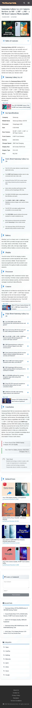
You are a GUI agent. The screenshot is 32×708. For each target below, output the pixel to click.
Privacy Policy (16, 695)
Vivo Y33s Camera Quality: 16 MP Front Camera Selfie (16, 562)
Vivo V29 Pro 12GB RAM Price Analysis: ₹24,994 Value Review (14, 540)
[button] (16, 41)
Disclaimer (16, 698)
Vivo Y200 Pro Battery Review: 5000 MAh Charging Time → (17, 450)
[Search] (24, 3)
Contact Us (16, 693)
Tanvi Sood (14, 16)
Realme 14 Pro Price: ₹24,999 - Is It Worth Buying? (14, 518)
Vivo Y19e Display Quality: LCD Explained (14, 497)
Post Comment (16, 594)
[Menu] (29, 3)
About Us (16, 690)
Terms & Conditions (16, 700)
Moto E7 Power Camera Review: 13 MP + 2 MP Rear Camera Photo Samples (21, 307)
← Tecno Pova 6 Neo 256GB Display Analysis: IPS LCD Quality (13, 443)
